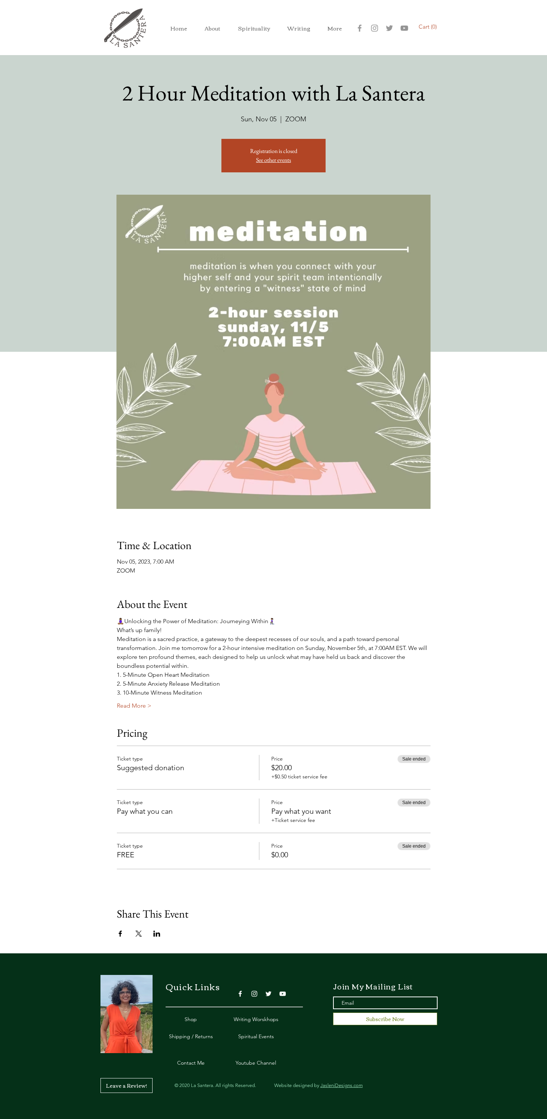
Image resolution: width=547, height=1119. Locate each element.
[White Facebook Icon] (240, 994)
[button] (212, 28)
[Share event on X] (138, 934)
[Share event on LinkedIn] (156, 934)
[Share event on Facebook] (120, 934)
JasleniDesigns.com (341, 1085)
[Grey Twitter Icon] (389, 28)
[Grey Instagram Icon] (374, 28)
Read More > (134, 705)
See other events (273, 160)
